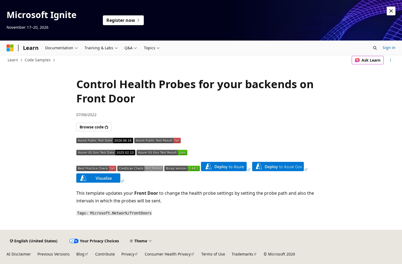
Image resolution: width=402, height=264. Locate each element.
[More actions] (390, 60)
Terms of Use (213, 254)
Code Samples (38, 59)
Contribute (105, 254)
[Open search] (374, 48)
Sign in (389, 47)
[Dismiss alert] (391, 11)
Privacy (127, 254)
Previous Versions (53, 254)
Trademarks (242, 254)
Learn (13, 59)
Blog (80, 254)
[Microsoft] (10, 47)
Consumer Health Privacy (168, 254)
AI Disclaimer (19, 254)
